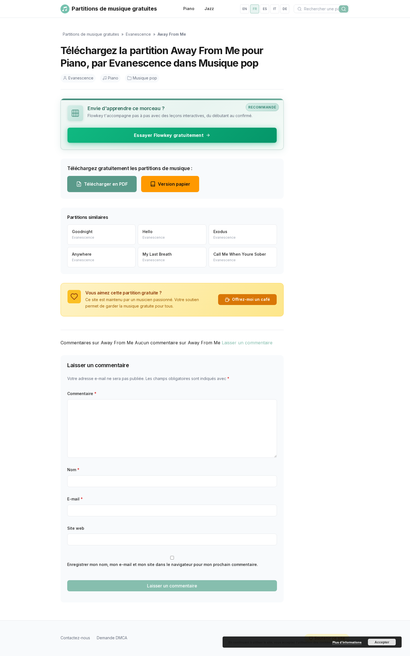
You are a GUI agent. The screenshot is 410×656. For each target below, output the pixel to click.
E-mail (75, 499)
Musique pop (145, 78)
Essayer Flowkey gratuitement (168, 135)
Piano (188, 8)
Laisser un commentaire (247, 342)
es (265, 9)
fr (255, 9)
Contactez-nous (75, 637)
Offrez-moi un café (251, 299)
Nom (73, 469)
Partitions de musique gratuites (91, 34)
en (244, 9)
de (285, 9)
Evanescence (138, 34)
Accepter (382, 642)
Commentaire (82, 393)
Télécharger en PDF (106, 184)
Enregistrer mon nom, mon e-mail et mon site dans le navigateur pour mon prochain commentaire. (162, 564)
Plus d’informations (346, 642)
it (274, 9)
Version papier (174, 184)
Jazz (209, 8)
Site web (75, 528)
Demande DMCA (112, 637)
